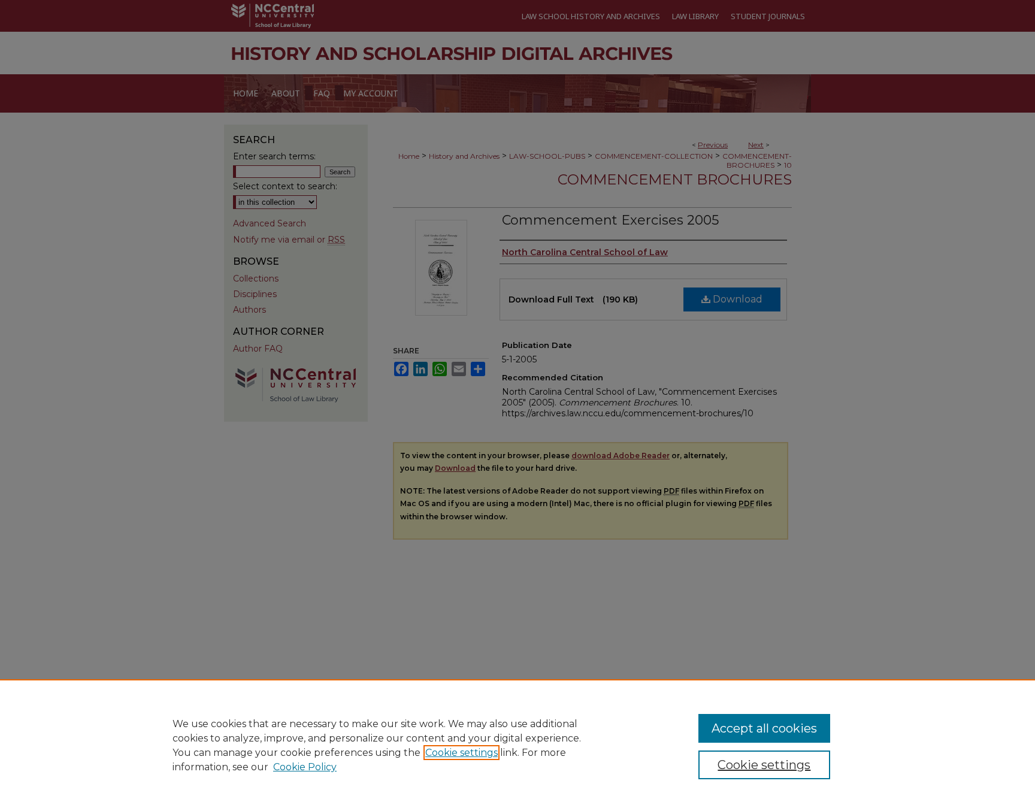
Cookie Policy (305, 767)
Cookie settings (461, 752)
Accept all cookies (764, 728)
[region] (517, 745)
